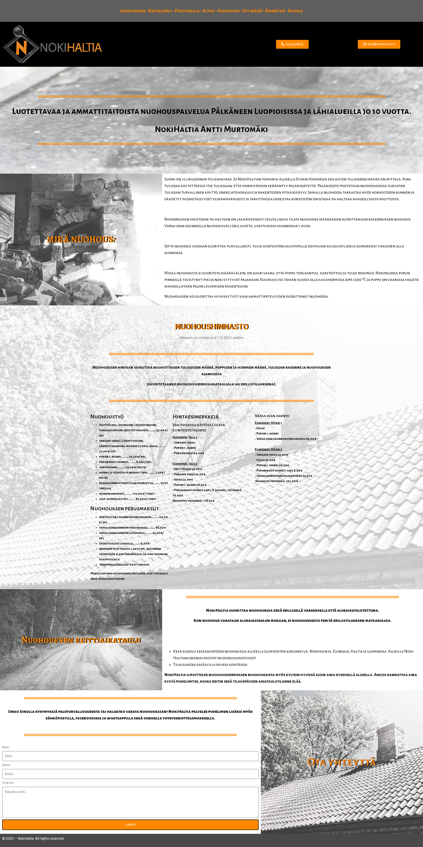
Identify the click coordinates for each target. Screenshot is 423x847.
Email (6, 765)
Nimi (5, 747)
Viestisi (8, 782)
